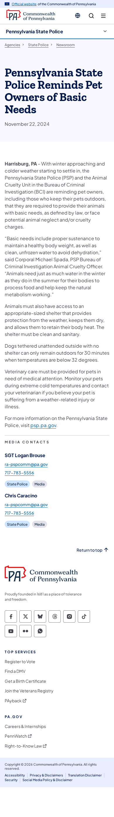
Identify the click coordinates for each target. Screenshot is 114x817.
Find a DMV (15, 671)
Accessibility (15, 775)
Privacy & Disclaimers (46, 775)
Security (11, 780)
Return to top (89, 550)
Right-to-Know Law (23, 745)
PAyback (13, 700)
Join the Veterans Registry (29, 690)
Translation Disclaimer (85, 775)
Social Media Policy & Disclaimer (47, 780)
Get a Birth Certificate (25, 681)
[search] (91, 16)
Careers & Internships (25, 726)
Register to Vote (20, 661)
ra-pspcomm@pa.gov (26, 464)
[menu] (103, 16)
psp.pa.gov (43, 425)
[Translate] (77, 15)
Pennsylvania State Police (34, 31)
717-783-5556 (19, 472)
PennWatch (16, 736)
